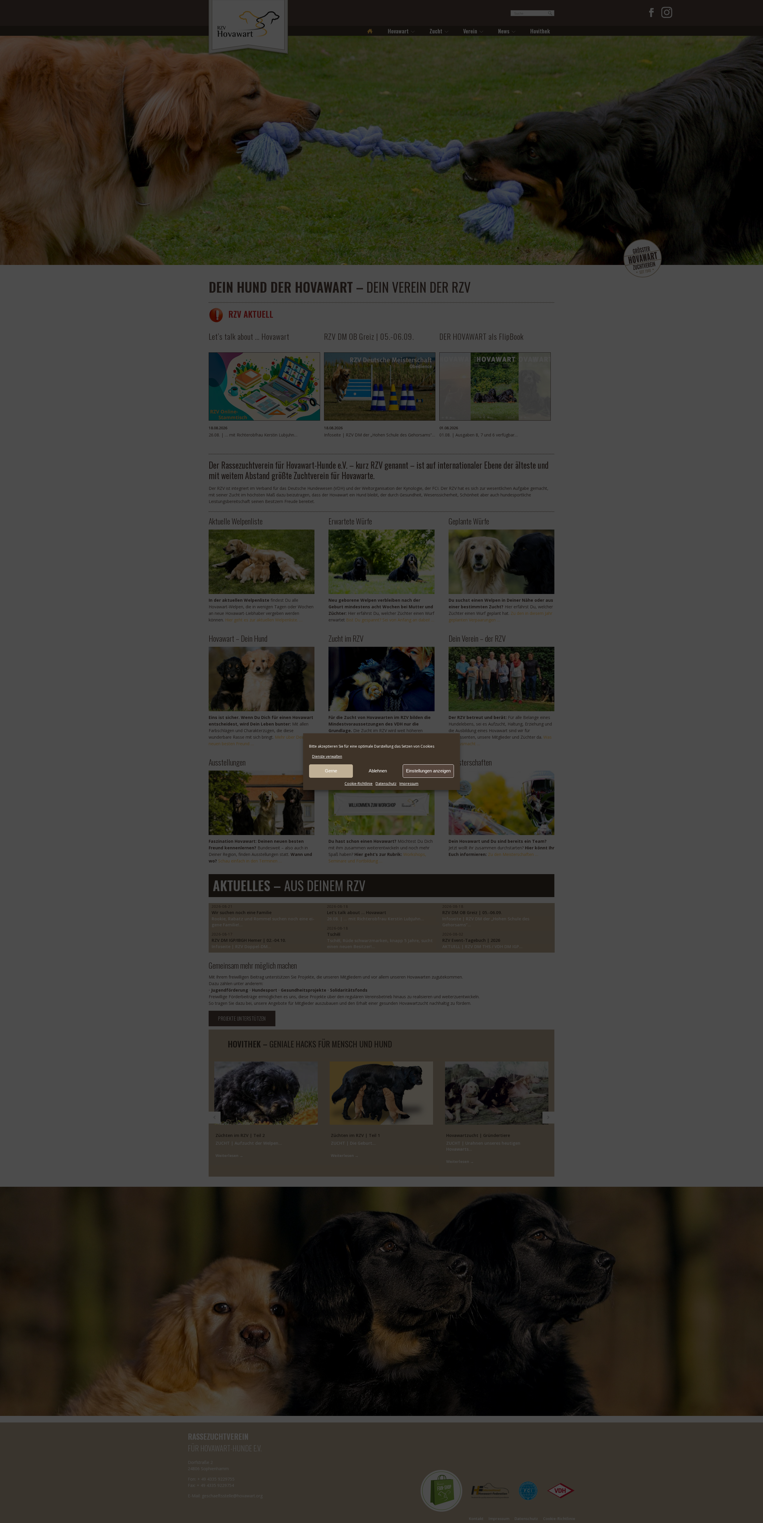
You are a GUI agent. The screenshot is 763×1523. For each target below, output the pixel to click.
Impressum (408, 783)
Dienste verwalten (327, 756)
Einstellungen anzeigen (428, 770)
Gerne (331, 770)
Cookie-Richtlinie (359, 783)
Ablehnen (378, 770)
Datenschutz (386, 783)
